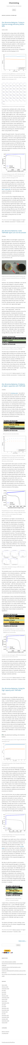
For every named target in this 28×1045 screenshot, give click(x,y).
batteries (4, 375)
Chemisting (14, 3)
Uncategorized (5, 1033)
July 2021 (4, 1013)
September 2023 (5, 1003)
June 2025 (4, 992)
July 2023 (4, 1004)
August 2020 (4, 1022)
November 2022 (5, 1010)
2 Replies (4, 236)
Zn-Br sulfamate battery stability (9, 961)
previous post (14, 393)
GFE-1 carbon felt (6, 189)
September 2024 (5, 997)
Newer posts (22, 941)
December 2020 (5, 1015)
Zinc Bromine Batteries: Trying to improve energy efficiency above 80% (13, 24)
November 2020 (5, 1017)
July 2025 (4, 990)
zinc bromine (12, 221)
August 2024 (4, 999)
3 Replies (4, 694)
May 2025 (4, 994)
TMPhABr (7, 221)
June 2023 (4, 1006)
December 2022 (5, 1008)
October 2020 (5, 1019)
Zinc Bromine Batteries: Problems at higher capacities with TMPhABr (13, 385)
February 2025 (5, 995)
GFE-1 (3, 221)
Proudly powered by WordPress (8, 1042)
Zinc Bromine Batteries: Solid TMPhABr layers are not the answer (14, 232)
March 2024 (4, 1001)
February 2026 (5, 986)
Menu (14, 9)
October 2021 (5, 1012)
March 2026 (4, 985)
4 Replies (4, 389)
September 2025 (5, 988)
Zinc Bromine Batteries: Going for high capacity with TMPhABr (13, 689)
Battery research (16, 219)
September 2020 (5, 1020)
